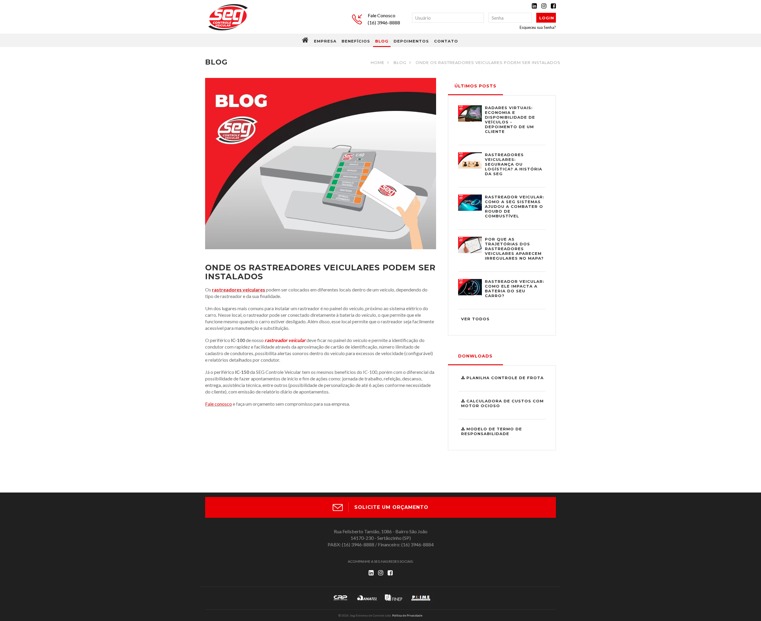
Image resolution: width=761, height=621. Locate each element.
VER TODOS (475, 318)
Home (377, 62)
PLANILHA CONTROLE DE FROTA (504, 377)
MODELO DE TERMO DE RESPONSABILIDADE (491, 431)
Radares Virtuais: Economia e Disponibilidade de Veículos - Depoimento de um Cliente (510, 119)
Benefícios (356, 41)
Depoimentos (411, 41)
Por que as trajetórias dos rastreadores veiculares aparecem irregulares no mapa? (514, 249)
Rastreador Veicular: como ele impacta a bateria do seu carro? (514, 288)
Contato (446, 41)
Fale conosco (218, 404)
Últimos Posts (475, 86)
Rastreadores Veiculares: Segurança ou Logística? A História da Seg (513, 164)
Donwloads (475, 356)
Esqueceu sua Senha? (538, 27)
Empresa (325, 41)
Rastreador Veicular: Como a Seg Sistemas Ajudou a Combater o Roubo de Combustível (514, 206)
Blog (382, 41)
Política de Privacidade (407, 615)
